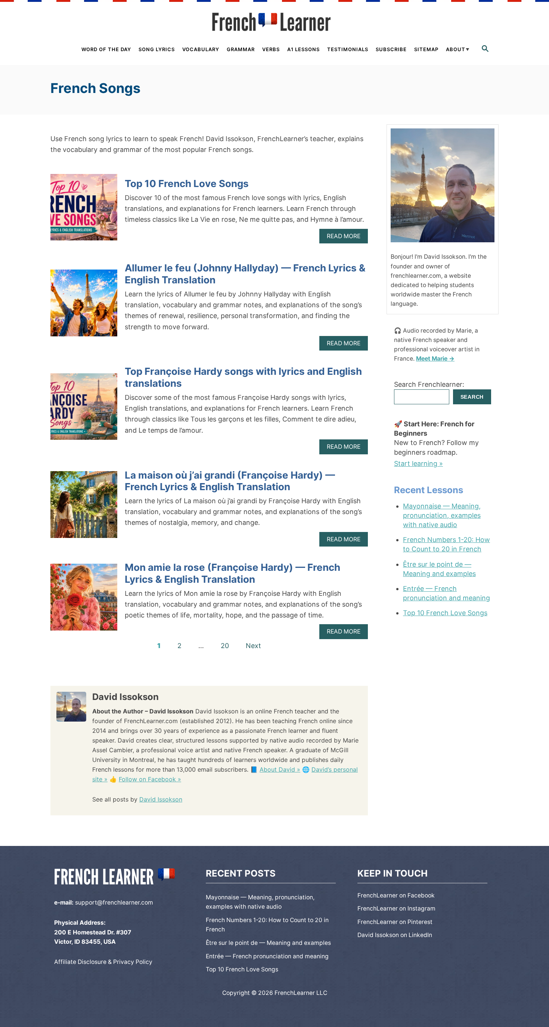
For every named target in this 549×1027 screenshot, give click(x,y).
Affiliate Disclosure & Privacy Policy (103, 961)
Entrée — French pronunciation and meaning (446, 593)
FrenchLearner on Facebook (396, 895)
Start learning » (418, 463)
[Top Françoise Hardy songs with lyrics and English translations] (83, 410)
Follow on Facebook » (150, 779)
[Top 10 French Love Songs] (83, 211)
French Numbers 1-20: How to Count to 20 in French (446, 544)
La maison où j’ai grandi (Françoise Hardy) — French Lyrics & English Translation (230, 480)
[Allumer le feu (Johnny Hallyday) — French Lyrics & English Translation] (83, 306)
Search (472, 397)
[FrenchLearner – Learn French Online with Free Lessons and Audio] (274, 22)
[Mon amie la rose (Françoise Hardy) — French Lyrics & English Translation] (83, 600)
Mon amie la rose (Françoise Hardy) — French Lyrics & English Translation (232, 573)
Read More (346, 238)
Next (253, 646)
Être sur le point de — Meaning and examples (439, 569)
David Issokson (160, 799)
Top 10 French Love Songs (187, 183)
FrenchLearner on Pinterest (394, 921)
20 (225, 646)
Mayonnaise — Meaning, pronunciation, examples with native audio (442, 515)
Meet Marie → (435, 358)
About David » (280, 769)
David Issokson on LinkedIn (394, 935)
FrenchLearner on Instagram (396, 908)
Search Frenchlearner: (429, 384)
